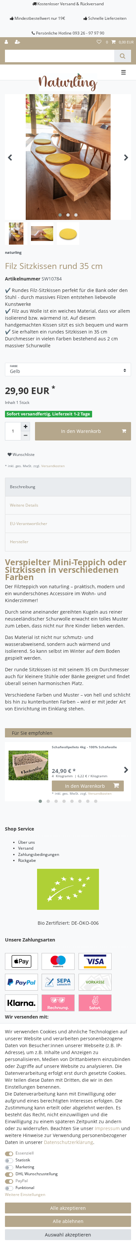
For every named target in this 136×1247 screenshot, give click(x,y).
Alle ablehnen (68, 1221)
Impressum (107, 1128)
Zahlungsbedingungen (38, 854)
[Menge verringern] (25, 435)
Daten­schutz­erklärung (68, 1142)
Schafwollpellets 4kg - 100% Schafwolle (84, 747)
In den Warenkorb (81, 431)
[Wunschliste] (99, 42)
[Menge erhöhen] (25, 426)
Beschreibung (22, 487)
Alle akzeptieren (68, 1208)
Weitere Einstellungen (25, 1194)
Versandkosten (52, 466)
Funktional (25, 1187)
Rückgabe (27, 860)
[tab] (68, 487)
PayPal (22, 1180)
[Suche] (122, 56)
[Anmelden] (7, 42)
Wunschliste (23, 454)
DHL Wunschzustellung (37, 1174)
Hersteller (19, 541)
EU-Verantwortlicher (28, 523)
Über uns (26, 842)
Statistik (23, 1160)
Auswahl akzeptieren (68, 1235)
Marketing (25, 1167)
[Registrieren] (18, 42)
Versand (25, 848)
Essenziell (25, 1153)
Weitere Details (24, 505)
